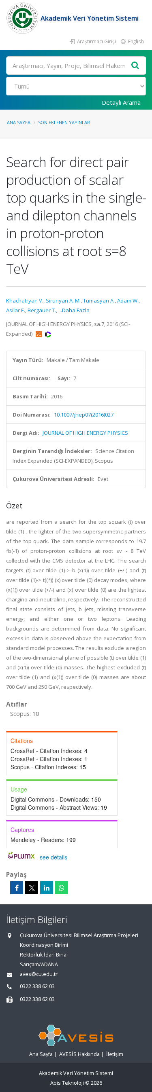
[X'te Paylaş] (31, 887)
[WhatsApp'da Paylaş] (61, 887)
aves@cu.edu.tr (39, 974)
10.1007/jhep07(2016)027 (83, 414)
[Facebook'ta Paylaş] (16, 887)
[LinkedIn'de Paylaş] (46, 887)
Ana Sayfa (18, 122)
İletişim (114, 1054)
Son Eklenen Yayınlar (64, 122)
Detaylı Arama (121, 102)
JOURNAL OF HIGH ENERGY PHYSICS (85, 432)
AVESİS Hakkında (79, 1054)
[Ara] (135, 66)
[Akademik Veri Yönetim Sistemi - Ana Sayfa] (23, 18)
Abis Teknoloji (67, 1082)
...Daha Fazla (74, 310)
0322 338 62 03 (37, 986)
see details (53, 857)
